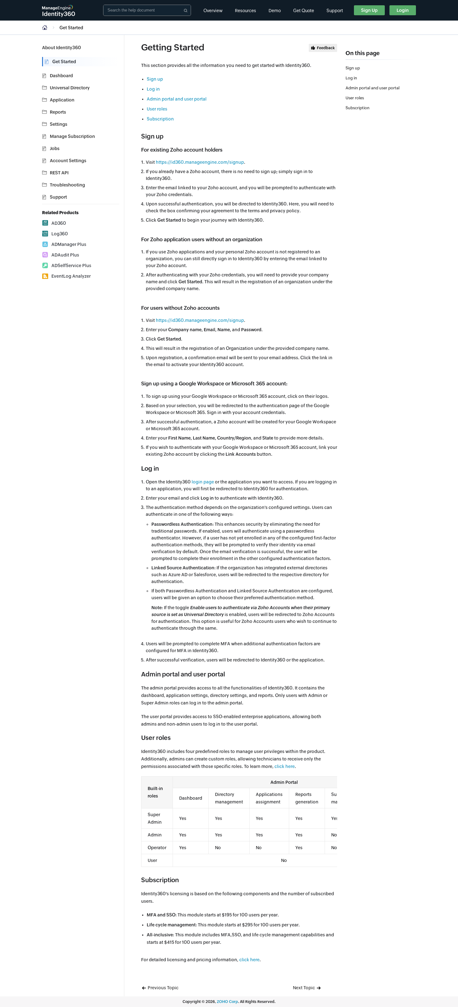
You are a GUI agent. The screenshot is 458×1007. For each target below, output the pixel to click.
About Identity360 (61, 47)
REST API (59, 172)
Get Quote (303, 10)
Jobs (55, 148)
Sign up (155, 79)
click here (284, 766)
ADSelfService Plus (71, 265)
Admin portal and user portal (177, 98)
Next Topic (304, 987)
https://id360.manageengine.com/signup (200, 162)
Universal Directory (70, 87)
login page (203, 481)
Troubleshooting (67, 184)
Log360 (59, 233)
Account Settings (68, 160)
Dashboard (61, 75)
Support (335, 10)
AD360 (58, 223)
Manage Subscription (72, 136)
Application (62, 99)
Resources (245, 10)
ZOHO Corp (227, 1002)
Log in (153, 89)
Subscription (160, 118)
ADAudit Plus (65, 254)
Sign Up (369, 10)
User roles (157, 108)
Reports (58, 112)
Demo (275, 10)
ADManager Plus (68, 244)
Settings (58, 124)
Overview (212, 10)
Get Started (64, 61)
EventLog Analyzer (71, 276)
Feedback (326, 48)
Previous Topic (163, 987)
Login (403, 10)
